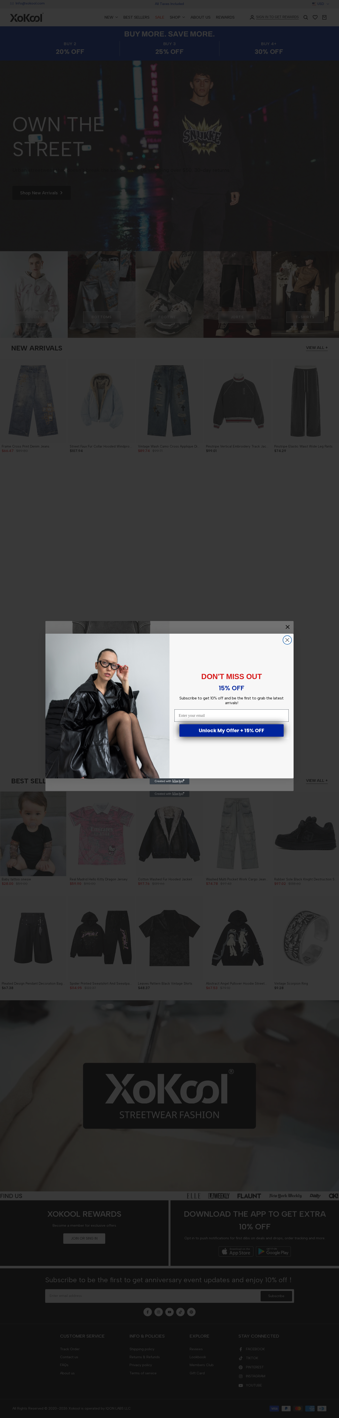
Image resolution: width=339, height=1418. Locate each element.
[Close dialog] (287, 640)
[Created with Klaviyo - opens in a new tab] (169, 781)
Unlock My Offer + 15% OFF (231, 730)
